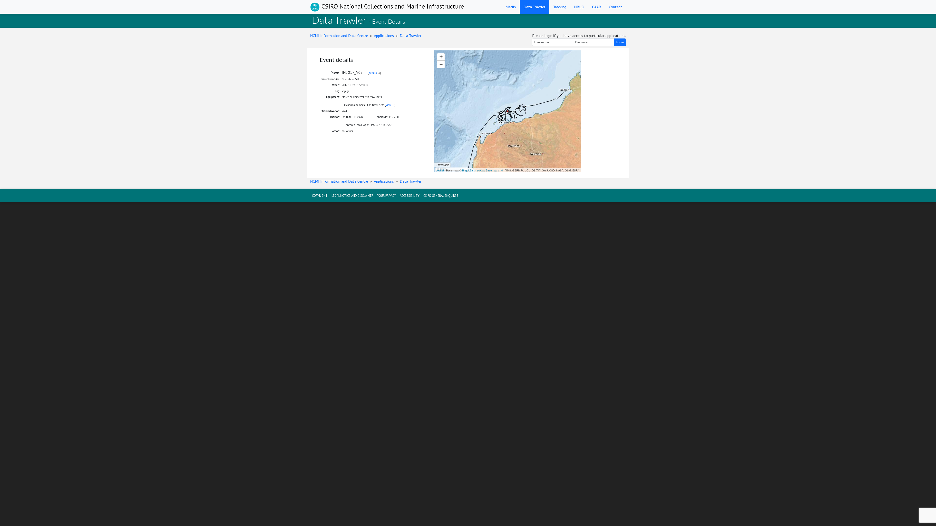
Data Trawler (534, 6)
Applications (384, 35)
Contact (615, 6)
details (373, 73)
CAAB (596, 6)
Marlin (511, 6)
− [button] (441, 64)
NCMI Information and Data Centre (339, 35)
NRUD (579, 6)
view (388, 105)
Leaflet (440, 170)
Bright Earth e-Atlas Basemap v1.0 (482, 170)
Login (620, 42)
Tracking (559, 6)
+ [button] (441, 57)
